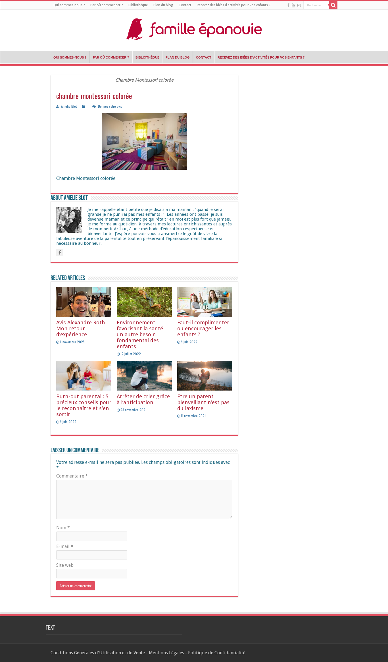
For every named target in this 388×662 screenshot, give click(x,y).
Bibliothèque (138, 5)
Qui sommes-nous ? (69, 5)
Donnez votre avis (110, 106)
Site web (65, 565)
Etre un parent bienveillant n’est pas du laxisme (203, 402)
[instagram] (299, 5)
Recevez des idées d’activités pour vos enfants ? (233, 5)
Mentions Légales (166, 652)
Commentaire (72, 476)
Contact (185, 5)
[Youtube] (293, 5)
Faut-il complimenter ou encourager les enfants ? (203, 328)
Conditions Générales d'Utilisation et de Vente (98, 652)
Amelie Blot (69, 106)
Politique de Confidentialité (216, 652)
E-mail (64, 546)
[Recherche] (333, 5)
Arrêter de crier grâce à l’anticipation (143, 399)
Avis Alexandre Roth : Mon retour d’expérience (82, 328)
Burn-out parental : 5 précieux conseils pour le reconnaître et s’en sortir (83, 405)
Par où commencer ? (106, 5)
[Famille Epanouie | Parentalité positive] (194, 29)
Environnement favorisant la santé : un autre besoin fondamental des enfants (141, 334)
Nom (63, 527)
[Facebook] (288, 5)
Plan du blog (163, 5)
